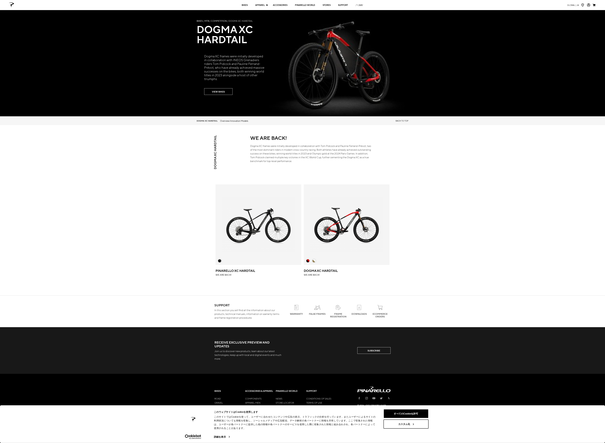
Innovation (235, 120)
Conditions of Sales (318, 398)
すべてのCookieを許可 (406, 413)
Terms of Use (314, 402)
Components (253, 398)
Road (217, 398)
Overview (225, 120)
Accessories (280, 5)
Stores (327, 5)
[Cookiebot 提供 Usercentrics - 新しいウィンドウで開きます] (193, 436)
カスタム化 (404, 424)
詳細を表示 (220, 436)
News (279, 398)
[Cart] (594, 5)
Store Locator (285, 402)
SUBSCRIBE (374, 350)
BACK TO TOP (402, 120)
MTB (207, 20)
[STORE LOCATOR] (583, 5)
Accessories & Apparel (259, 390)
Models (244, 120)
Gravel (218, 402)
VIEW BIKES (218, 91)
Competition (219, 20)
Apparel (260, 5)
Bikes (245, 5)
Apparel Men (252, 402)
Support (343, 5)
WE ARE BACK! (235, 272)
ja (573, 5)
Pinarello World (305, 5)
